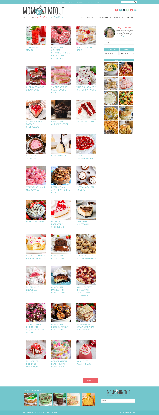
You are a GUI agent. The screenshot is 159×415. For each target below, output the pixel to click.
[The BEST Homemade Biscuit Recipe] (126, 119)
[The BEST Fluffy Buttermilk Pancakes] (126, 134)
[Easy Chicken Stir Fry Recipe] (126, 104)
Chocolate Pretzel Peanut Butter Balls (60, 327)
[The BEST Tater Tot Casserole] (111, 134)
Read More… (125, 37)
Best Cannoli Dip (35, 221)
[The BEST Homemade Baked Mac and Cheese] (111, 119)
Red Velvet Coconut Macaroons (32, 364)
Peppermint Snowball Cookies (32, 290)
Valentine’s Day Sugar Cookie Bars (59, 90)
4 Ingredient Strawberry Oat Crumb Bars (85, 327)
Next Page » (90, 380)
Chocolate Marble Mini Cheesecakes (58, 290)
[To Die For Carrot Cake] (111, 90)
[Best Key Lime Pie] (111, 104)
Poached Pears (59, 156)
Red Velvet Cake (85, 121)
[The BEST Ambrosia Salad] (126, 90)
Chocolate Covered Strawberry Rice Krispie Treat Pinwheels (60, 52)
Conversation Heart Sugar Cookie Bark (59, 364)
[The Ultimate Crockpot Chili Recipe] (126, 75)
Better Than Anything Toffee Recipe (60, 190)
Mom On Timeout (43, 12)
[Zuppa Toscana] (111, 75)
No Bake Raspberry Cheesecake (57, 224)
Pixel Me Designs (131, 412)
